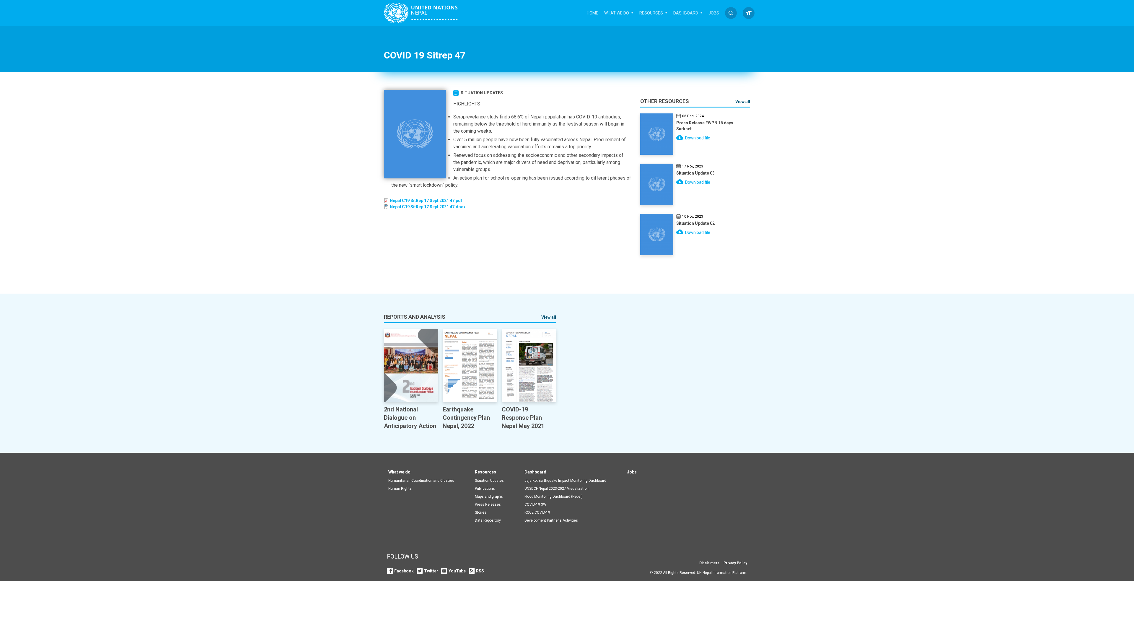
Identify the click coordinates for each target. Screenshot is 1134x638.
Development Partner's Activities (551, 520)
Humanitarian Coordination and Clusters (421, 481)
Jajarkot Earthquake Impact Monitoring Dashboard (565, 481)
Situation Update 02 (695, 223)
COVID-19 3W (535, 504)
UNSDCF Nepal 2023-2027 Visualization (556, 488)
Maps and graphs (489, 496)
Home (592, 13)
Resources (651, 13)
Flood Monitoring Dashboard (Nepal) (553, 496)
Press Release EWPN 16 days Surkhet (704, 126)
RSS (480, 571)
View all (742, 101)
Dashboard (685, 13)
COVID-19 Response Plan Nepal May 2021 (523, 417)
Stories (480, 512)
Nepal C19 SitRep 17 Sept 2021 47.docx (427, 206)
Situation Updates (482, 92)
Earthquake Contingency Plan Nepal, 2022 (466, 417)
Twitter (431, 571)
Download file (697, 138)
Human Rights (400, 488)
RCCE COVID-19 (537, 512)
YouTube (457, 571)
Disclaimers (709, 563)
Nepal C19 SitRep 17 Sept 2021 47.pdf (426, 200)
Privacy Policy (735, 563)
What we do (616, 13)
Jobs (713, 13)
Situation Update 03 (695, 173)
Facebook (404, 571)
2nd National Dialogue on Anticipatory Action (410, 417)
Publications (485, 488)
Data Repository (488, 520)
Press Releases (488, 504)
